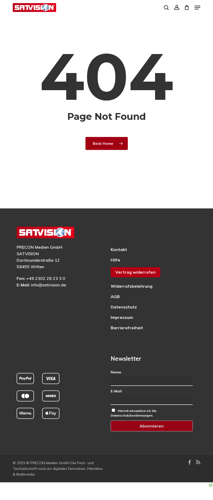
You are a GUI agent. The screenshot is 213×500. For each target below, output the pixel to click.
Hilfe (115, 259)
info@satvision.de (48, 284)
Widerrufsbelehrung (131, 286)
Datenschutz (124, 307)
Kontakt (119, 249)
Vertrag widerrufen (135, 272)
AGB (115, 296)
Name (116, 372)
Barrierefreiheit (127, 327)
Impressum (122, 317)
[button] (197, 7)
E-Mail (116, 391)
